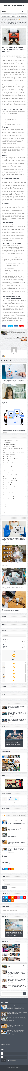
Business (8, 814)
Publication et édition (7, 490)
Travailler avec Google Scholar (9, 506)
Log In (4, 886)
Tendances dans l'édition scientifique (10, 500)
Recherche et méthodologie (8, 492)
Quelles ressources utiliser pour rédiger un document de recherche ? (12, 563)
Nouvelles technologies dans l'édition (10, 474)
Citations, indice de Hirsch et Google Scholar (16, 964)
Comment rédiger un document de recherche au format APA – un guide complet (16, 848)
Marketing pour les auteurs (8, 468)
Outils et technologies (7, 476)
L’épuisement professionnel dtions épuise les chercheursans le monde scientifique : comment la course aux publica (16, 971)
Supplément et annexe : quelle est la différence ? (13, 430)
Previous (11, 331)
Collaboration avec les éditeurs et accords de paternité (13, 55)
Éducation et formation (7, 460)
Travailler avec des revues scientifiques (13, 56)
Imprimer (20, 57)
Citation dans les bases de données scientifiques (12, 448)
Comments (13, 814)
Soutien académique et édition (9, 498)
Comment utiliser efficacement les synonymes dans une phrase (14, 401)
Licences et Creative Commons (9, 466)
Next (18, 337)
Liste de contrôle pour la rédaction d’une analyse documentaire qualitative (17, 984)
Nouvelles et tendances (8, 472)
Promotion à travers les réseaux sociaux (11, 482)
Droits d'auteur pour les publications (10, 458)
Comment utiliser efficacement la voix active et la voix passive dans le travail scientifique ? (13, 381)
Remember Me (14, 886)
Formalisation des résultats (8, 462)
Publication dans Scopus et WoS (9, 486)
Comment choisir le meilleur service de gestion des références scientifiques (17, 720)
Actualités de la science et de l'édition (10, 440)
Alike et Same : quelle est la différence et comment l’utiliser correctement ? (16, 978)
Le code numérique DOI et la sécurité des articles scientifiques (16, 707)
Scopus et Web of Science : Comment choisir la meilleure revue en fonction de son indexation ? (13, 586)
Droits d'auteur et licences (8, 456)
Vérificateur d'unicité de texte (9, 508)
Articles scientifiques (7, 442)
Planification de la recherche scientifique (11, 478)
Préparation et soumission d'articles (10, 480)
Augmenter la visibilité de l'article (9, 446)
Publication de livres (7, 488)
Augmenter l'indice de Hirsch (9, 444)
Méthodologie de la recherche (9, 470)
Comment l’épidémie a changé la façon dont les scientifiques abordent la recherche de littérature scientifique (13, 540)
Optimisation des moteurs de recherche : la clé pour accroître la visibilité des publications (14, 609)
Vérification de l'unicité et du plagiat (10, 510)
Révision (3, 56)
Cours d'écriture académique (9, 454)
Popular (3, 814)
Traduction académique (8, 502)
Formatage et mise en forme (8, 464)
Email (25, 57)
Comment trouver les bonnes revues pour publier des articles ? (16, 333)
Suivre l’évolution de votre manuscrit (12, 338)
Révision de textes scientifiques (9, 496)
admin (7, 54)
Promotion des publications (8, 484)
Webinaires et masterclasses (8, 512)
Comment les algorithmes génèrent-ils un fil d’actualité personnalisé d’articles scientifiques (17, 713)
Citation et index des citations (9, 450)
